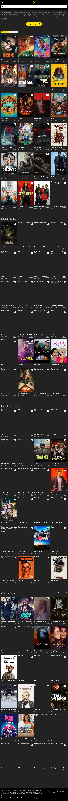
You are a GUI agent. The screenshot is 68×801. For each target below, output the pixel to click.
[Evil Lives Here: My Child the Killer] (9, 567)
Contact (23, 798)
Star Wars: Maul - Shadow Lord (9, 463)
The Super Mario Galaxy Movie (42, 59)
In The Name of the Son (40, 621)
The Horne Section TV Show (8, 738)
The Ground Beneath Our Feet (59, 276)
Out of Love (4, 335)
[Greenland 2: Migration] (26, 163)
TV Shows (14, 31)
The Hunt (20, 580)
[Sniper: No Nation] (59, 46)
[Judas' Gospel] (59, 380)
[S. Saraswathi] (42, 292)
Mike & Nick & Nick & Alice (41, 206)
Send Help (20, 206)
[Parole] (9, 637)
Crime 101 (37, 89)
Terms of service (14, 798)
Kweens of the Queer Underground (10, 680)
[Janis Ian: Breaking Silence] (26, 233)
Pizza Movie (4, 118)
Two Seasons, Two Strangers (42, 393)
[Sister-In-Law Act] (26, 292)
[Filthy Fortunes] (59, 450)
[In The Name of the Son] (42, 608)
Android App (4, 798)
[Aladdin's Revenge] (9, 263)
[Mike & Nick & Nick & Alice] (42, 193)
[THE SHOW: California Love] (9, 696)
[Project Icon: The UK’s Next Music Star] (26, 608)
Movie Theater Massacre (41, 276)
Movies (6, 31)
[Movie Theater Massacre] (42, 263)
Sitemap (30, 798)
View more (61, 593)
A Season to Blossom (57, 247)
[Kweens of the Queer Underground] (9, 666)
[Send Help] (26, 193)
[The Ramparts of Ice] (59, 509)
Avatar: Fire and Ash (6, 89)
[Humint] (59, 163)
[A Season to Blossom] (59, 233)
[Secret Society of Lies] (26, 637)
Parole (3, 651)
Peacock (20, 364)
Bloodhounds (54, 551)
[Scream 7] (26, 105)
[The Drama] (26, 75)
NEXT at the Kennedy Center (41, 738)
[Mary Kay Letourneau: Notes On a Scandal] (59, 754)
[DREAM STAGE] (42, 538)
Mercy (3, 206)
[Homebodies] (59, 567)
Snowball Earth (22, 551)
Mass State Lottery (6, 393)
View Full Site (33, 24)
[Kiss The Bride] (59, 321)
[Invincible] (9, 421)
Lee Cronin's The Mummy (41, 177)
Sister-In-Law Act (22, 305)
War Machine (37, 147)
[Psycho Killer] (42, 105)
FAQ (35, 798)
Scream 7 (20, 118)
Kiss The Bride (55, 335)
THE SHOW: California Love (8, 709)
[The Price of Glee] (26, 666)
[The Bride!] (9, 46)
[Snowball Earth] (26, 538)
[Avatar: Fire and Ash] (9, 75)
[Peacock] (26, 351)
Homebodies (54, 580)
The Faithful (54, 434)
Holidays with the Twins (7, 305)
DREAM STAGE (38, 551)
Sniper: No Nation (55, 59)
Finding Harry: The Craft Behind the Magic (45, 335)
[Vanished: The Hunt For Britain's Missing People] (9, 608)
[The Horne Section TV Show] (9, 725)
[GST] (9, 351)
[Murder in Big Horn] (42, 637)
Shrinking (37, 580)
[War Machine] (42, 134)
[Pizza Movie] (9, 105)
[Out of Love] (9, 321)
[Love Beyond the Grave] (42, 509)
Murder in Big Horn (39, 651)
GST (2, 364)
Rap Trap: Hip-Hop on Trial (58, 621)
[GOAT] (59, 105)
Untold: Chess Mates (6, 177)
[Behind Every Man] (42, 479)
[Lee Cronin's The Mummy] (42, 163)
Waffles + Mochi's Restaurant (25, 738)
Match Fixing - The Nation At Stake (27, 393)
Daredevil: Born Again (40, 434)
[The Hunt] (26, 567)
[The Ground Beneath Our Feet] (59, 263)
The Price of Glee (22, 680)
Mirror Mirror (5, 768)
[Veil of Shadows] (26, 509)
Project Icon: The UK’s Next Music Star (28, 621)
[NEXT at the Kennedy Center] (42, 725)
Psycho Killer (38, 118)
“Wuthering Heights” (6, 147)
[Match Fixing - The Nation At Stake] (26, 380)
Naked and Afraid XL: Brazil (25, 492)
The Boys (20, 434)
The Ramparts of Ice (56, 522)
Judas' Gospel (55, 393)
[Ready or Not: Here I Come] (59, 134)
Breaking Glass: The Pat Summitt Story (28, 335)
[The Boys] (26, 421)
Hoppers (53, 89)
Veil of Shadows (22, 522)
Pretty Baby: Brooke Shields (58, 651)
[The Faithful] (59, 421)
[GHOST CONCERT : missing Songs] (9, 509)
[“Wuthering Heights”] (9, 134)
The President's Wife (39, 247)
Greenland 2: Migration (24, 177)
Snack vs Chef (38, 709)
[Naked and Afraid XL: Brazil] (26, 479)
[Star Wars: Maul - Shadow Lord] (9, 450)
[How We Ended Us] (9, 233)
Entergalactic (54, 738)
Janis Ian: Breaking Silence (25, 247)
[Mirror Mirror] (9, 754)
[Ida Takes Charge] (9, 479)
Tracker (36, 463)
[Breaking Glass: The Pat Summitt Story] (26, 321)
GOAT (52, 118)
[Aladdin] (26, 263)
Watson (20, 463)
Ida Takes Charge (6, 492)
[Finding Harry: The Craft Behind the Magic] (59, 193)
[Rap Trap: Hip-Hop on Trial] (59, 608)
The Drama (21, 89)
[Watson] (26, 450)
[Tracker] (42, 450)
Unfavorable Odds (23, 768)
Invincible (3, 434)
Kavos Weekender (56, 680)
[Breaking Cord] (59, 351)
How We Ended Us (6, 247)
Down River (37, 364)
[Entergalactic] (59, 725)
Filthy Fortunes (55, 463)
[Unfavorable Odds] (26, 754)
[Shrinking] (42, 567)
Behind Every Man (39, 492)
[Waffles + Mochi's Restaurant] (26, 725)
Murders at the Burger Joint (41, 768)
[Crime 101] (42, 75)
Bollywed (36, 680)
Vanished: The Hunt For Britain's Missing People (14, 621)
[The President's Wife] (42, 233)
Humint (53, 177)
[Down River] (42, 351)
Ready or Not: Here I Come (58, 147)
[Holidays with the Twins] (9, 292)
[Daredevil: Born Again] (42, 421)
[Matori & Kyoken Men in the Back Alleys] (59, 479)
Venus (19, 709)
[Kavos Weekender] (59, 666)
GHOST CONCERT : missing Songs (10, 522)
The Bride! (4, 59)
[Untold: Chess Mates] (9, 163)
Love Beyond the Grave (40, 522)
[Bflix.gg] (34, 2)
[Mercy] (9, 193)
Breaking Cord (55, 364)
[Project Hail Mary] (26, 46)
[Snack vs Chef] (42, 696)
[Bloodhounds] (59, 538)
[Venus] (26, 696)
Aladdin (20, 276)
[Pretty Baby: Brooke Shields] (59, 637)
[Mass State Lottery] (9, 380)
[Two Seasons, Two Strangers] (42, 380)
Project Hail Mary (22, 59)
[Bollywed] (42, 666)
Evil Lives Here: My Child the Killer (10, 580)
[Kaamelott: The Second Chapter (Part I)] (59, 292)
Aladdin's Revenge (6, 276)
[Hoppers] (59, 75)
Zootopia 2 (21, 147)
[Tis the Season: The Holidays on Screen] (59, 696)
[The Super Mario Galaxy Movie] (42, 46)
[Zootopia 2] (26, 134)
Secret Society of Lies (24, 651)
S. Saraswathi (38, 305)
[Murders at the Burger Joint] (42, 754)
